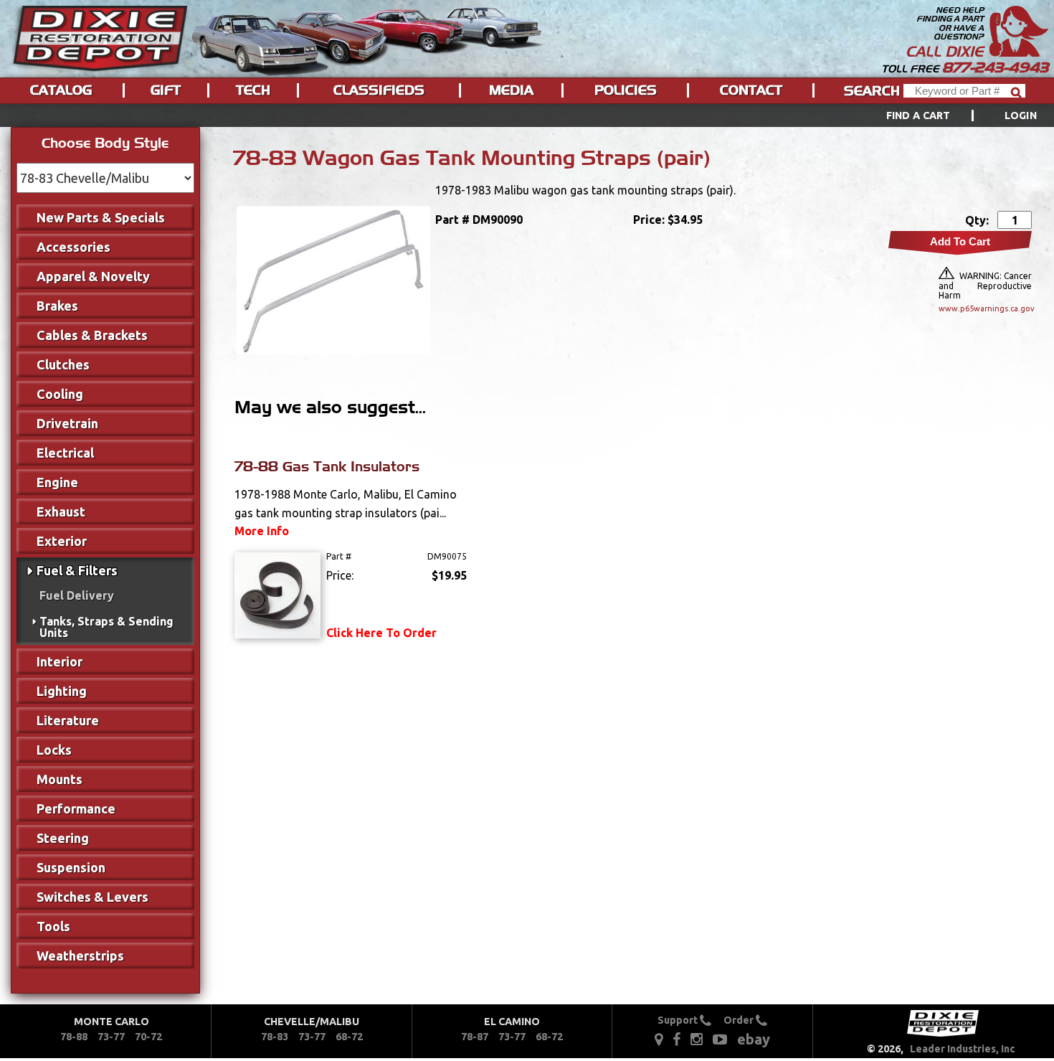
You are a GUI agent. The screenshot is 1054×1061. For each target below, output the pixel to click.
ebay (753, 1039)
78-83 (274, 1036)
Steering (63, 838)
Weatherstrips (80, 955)
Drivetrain (67, 423)
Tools (53, 926)
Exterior (62, 541)
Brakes (57, 305)
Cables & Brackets (92, 335)
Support (678, 1020)
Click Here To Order (381, 632)
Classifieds (378, 90)
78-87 (474, 1036)
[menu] (527, 115)
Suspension (71, 867)
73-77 (111, 1036)
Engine (57, 482)
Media (511, 90)
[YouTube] (720, 1039)
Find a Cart (918, 115)
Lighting (62, 691)
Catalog (61, 90)
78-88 (73, 1036)
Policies (625, 90)
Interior (59, 661)
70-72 (148, 1036)
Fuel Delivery (76, 595)
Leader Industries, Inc (962, 1049)
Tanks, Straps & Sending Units (106, 627)
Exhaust (61, 511)
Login (1021, 115)
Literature (68, 720)
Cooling (60, 394)
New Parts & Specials (101, 217)
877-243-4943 (995, 67)
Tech (253, 90)
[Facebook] (678, 1039)
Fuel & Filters (77, 570)
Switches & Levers (92, 897)
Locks (54, 749)
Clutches (63, 364)
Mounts (59, 779)
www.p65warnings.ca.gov (985, 308)
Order (739, 1020)
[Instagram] (696, 1039)
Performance (76, 808)
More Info (261, 530)
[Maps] (659, 1039)
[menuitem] (945, 115)
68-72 (349, 1036)
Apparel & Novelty (93, 276)
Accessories (73, 247)
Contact (751, 90)
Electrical (65, 452)
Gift (166, 90)
